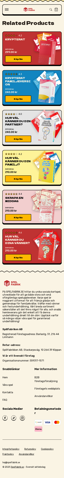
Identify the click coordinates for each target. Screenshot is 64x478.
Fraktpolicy (8, 454)
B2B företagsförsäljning (46, 379)
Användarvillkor (43, 396)
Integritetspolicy (10, 449)
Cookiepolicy (47, 449)
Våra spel (7, 384)
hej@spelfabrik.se (11, 462)
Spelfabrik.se (17, 467)
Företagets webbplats (47, 388)
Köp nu (18, 58)
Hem (5, 377)
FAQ (4, 399)
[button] (6, 9)
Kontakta (7, 392)
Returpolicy (30, 449)
